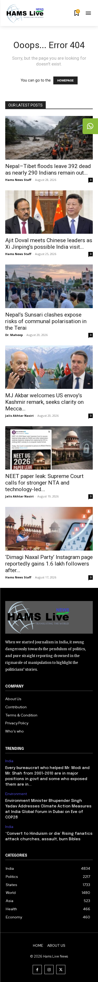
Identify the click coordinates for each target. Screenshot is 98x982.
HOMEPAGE (65, 80)
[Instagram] (49, 969)
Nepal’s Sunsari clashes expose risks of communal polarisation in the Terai (46, 321)
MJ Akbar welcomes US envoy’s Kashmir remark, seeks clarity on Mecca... (44, 402)
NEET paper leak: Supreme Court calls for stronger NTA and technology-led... (44, 482)
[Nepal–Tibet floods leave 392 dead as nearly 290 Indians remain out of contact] (49, 137)
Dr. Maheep (14, 335)
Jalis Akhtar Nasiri (19, 416)
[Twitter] (60, 969)
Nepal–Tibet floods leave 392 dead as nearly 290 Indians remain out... (48, 169)
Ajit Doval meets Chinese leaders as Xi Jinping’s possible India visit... (48, 243)
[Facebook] (37, 969)
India (9, 761)
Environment (16, 794)
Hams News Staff (18, 180)
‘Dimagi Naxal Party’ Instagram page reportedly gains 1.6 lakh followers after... (49, 563)
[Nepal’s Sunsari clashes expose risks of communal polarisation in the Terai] (49, 286)
